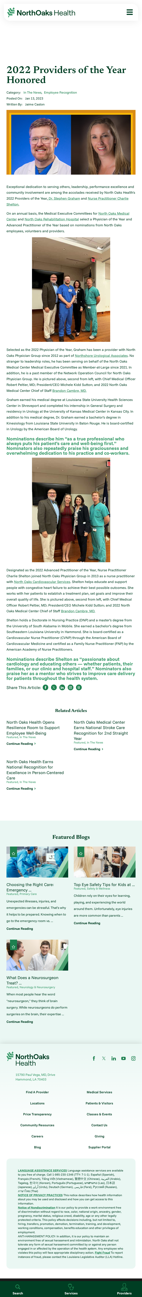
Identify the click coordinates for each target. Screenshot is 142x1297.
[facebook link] (94, 1058)
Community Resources (37, 1125)
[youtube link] (123, 1058)
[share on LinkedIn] (62, 687)
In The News (32, 92)
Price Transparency (37, 1114)
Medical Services (99, 1092)
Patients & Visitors (99, 1103)
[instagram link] (133, 1058)
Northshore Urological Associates (101, 355)
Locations (37, 1103)
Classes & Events (99, 1114)
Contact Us (99, 1125)
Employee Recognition (60, 92)
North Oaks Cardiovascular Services (42, 581)
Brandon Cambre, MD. (69, 390)
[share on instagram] (70, 687)
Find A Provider (37, 1092)
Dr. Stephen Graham (64, 198)
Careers (37, 1136)
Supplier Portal (99, 1147)
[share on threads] (79, 687)
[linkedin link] (113, 1058)
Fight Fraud (102, 1252)
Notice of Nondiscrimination (36, 1207)
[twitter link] (104, 1058)
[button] (128, 12)
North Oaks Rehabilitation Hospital (52, 219)
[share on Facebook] (45, 687)
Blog (37, 1147)
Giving (99, 1136)
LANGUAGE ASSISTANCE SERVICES (42, 1170)
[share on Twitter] (54, 687)
